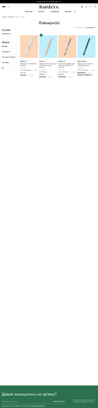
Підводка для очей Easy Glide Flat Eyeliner (85, 64)
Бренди (68, 11)
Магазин (29, 11)
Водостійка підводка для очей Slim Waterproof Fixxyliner (66, 65)
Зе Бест (41, 11)
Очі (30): (6, 30)
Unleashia (81, 61)
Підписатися (59, 401)
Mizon (42, 61)
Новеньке (55, 11)
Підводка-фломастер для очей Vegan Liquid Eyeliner (48, 65)
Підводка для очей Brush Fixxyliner (28, 64)
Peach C (23, 61)
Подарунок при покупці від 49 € (49, 1)
